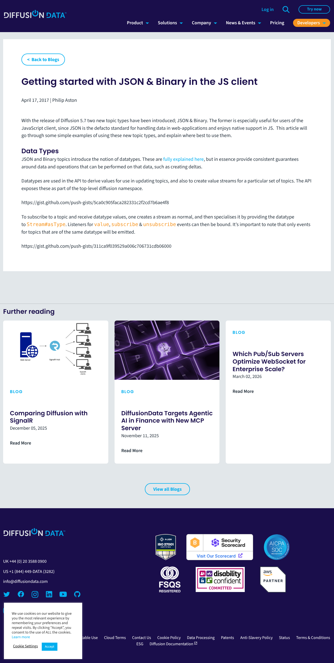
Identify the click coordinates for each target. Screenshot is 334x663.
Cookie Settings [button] (25, 646)
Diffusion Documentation (174, 644)
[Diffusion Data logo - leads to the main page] (35, 17)
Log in (267, 9)
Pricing (277, 23)
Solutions (167, 23)
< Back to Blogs (43, 59)
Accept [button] (49, 646)
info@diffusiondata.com (25, 581)
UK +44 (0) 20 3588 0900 (24, 561)
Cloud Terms (115, 638)
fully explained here (183, 159)
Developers (308, 23)
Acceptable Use (84, 638)
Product (135, 23)
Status (284, 638)
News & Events (240, 23)
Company (201, 23)
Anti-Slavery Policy (256, 638)
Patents (227, 638)
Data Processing (200, 638)
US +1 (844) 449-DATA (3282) (29, 572)
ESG (139, 644)
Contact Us (141, 638)
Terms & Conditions (313, 638)
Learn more (21, 637)
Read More (20, 443)
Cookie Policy (169, 638)
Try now (314, 9)
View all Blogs (167, 489)
